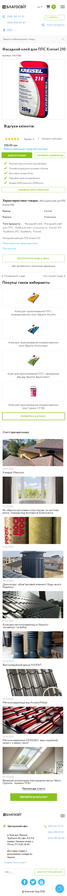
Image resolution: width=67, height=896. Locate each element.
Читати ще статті (33, 788)
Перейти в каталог (33, 416)
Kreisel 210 (55, 228)
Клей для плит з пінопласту (31, 228)
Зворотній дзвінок (56, 24)
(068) (15, 16)
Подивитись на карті (15, 862)
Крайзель (25, 231)
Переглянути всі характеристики (20, 243)
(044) (56, 838)
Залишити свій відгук (52, 138)
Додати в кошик (17, 155)
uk (38, 7)
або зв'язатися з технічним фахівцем (33, 266)
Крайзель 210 (11, 231)
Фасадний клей (33, 224)
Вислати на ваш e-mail (33, 258)
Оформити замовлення (50, 155)
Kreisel (37, 231)
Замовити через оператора (33, 190)
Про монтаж (9, 248)
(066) (16, 23)
